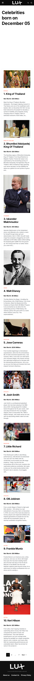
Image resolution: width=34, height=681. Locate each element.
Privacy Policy (26, 675)
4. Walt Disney (12, 290)
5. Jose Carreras (13, 342)
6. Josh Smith (11, 394)
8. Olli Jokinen (12, 498)
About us (6, 675)
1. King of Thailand (14, 93)
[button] (3, 3)
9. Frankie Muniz (13, 548)
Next (23, 655)
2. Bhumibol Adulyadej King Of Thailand (17, 145)
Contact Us (15, 675)
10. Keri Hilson (12, 620)
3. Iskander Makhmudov (11, 220)
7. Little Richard (12, 446)
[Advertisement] (17, 47)
